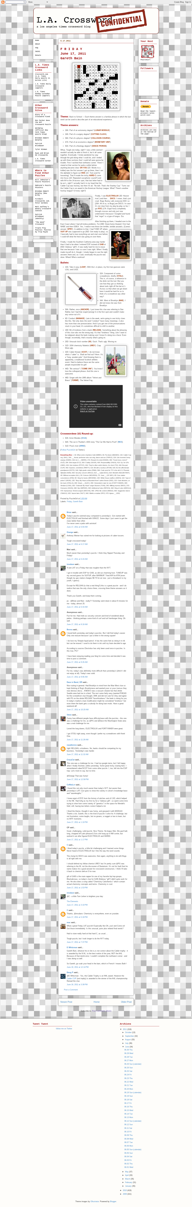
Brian (69, 512)
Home (97, 1002)
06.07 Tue (128, 1142)
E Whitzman (72, 947)
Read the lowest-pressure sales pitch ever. (148, 113)
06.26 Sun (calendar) (132, 1064)
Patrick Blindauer (39, 145)
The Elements (72, 901)
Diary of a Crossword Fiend (42, 116)
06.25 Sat (128, 1071)
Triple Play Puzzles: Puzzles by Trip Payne (43, 230)
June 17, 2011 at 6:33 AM (77, 607)
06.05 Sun (128, 1153)
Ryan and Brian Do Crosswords (42, 154)
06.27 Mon (128, 1060)
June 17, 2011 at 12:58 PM (78, 779)
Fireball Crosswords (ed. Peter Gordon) (42, 201)
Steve (69, 715)
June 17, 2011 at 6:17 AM (77, 544)
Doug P (70, 972)
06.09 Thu (128, 1135)
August (128, 1040)
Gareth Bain (78, 501)
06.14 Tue (128, 1114)
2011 (125, 1029)
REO (120, 442)
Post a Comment (71, 990)
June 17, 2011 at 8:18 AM (77, 624)
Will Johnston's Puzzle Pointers (42, 181)
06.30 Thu (128, 1050)
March (128, 1179)
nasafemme (72, 745)
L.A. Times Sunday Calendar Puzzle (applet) (42, 94)
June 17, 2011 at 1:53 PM (77, 888)
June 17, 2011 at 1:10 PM (77, 822)
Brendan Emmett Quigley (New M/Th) (42, 193)
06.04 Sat (128, 1156)
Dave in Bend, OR (74, 682)
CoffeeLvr (71, 785)
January (128, 1186)
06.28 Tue (128, 1057)
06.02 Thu (128, 1164)
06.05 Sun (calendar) (132, 1149)
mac (68, 922)
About (37, 44)
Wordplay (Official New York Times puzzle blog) (41, 131)
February (129, 1182)
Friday (69, 501)
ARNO (82, 446)
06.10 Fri (128, 1132)
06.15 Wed (128, 1110)
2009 (125, 1194)
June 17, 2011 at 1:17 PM (77, 840)
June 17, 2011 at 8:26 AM (77, 662)
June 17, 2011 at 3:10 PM (77, 905)
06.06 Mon (128, 1146)
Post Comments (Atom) (101, 1011)
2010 (125, 1190)
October (128, 1032)
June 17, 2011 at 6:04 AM (77, 527)
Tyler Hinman (41, 149)
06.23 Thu (128, 1078)
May (127, 1172)
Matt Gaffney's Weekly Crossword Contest (43, 209)
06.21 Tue (128, 1085)
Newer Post (66, 1002)
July (127, 1043)
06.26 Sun (128, 1068)
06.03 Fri (128, 1160)
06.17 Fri (66, 45)
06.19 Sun (128, 1096)
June (127, 1047)
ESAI (84, 438)
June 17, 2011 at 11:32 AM (77, 754)
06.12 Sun (128, 1124)
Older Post (126, 1002)
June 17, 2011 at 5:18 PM (77, 917)
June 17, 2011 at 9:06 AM (77, 677)
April (127, 1175)
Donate (38, 55)
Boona (69, 629)
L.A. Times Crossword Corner (43, 160)
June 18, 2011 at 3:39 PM (77, 984)
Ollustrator (95, 1201)
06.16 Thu (128, 1107)
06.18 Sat (128, 1100)
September (130, 1036)
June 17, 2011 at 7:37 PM (77, 942)
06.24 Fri (128, 1075)
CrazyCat (70, 760)
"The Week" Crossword (40, 223)
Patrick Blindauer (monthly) (39, 217)
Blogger (113, 1201)
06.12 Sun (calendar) (132, 1121)
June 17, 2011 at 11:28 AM (77, 740)
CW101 (37, 52)
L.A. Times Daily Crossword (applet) (43, 86)
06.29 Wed (128, 1053)
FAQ (36, 48)
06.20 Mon (128, 1089)
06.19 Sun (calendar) (132, 1092)
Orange (70, 532)
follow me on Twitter (64, 1029)
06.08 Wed (128, 1139)
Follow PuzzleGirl (68, 450)
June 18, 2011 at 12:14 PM (78, 967)
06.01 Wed (128, 1167)
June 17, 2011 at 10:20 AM (78, 710)
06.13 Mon (128, 1117)
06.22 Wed (128, 1082)
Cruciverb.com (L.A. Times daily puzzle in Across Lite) (42, 77)
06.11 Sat (128, 1128)
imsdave (70, 564)
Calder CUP (71, 978)
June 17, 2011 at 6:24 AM (77, 559)
